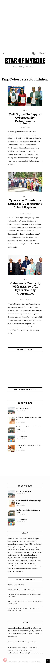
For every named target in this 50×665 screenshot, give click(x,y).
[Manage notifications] (5, 660)
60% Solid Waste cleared (24, 408)
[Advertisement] (25, 25)
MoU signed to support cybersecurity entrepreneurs (25, 117)
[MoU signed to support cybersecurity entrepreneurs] (25, 105)
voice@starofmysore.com (33, 653)
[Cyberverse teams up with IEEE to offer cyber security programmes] (25, 274)
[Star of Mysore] (25, 61)
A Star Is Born (19, 585)
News (25, 110)
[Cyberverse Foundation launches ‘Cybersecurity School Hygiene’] (25, 191)
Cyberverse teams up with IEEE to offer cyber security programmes (25, 288)
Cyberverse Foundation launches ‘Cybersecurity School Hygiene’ (25, 203)
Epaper (42, 53)
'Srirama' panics (21, 436)
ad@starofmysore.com (24, 650)
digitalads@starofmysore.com (28, 647)
